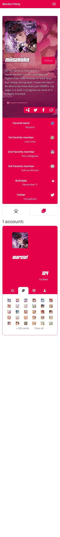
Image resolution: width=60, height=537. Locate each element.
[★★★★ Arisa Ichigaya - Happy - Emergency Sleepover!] (17, 300)
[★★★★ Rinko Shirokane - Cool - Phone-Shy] (42, 306)
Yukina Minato (23, 168)
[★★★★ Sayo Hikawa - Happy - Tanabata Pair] (34, 306)
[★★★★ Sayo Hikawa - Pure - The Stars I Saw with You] (42, 300)
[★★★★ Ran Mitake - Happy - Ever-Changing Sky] (51, 300)
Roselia (23, 125)
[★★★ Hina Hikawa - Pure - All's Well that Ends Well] (51, 323)
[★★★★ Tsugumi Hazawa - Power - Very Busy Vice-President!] (34, 300)
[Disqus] (30, 390)
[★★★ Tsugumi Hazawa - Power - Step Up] (17, 323)
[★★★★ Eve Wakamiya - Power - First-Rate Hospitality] (26, 306)
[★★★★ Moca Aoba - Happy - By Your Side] (9, 306)
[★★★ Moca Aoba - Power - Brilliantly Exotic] (9, 317)
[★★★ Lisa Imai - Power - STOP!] (34, 312)
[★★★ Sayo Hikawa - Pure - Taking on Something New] (42, 323)
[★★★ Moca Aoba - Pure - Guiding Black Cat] (26, 312)
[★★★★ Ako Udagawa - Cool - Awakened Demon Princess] (26, 300)
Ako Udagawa (23, 153)
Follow (48, 60)
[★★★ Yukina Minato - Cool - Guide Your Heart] (9, 312)
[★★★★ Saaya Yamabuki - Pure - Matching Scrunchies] (51, 306)
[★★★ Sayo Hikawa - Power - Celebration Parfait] (51, 317)
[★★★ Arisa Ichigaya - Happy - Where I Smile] (34, 323)
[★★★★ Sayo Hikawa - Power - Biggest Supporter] (9, 300)
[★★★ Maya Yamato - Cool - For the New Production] (42, 317)
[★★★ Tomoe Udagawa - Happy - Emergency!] (42, 312)
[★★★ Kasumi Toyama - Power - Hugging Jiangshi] (34, 317)
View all (30, 328)
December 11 (26, 182)
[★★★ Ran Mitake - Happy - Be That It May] (51, 312)
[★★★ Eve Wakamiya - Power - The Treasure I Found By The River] (17, 317)
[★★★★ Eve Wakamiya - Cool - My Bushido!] (17, 306)
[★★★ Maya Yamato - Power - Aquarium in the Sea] (9, 323)
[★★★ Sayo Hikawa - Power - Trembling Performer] (17, 312)
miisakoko (26, 196)
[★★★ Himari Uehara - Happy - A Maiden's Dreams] (26, 317)
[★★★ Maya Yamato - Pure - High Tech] (26, 323)
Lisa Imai (22, 139)
